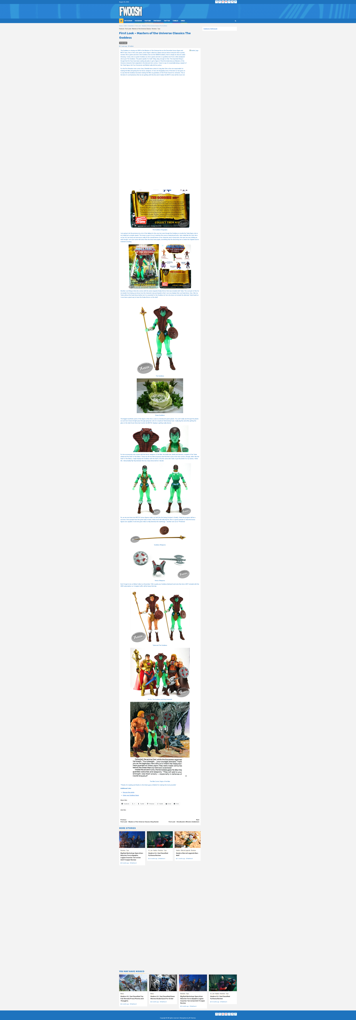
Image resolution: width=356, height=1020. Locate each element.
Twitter (167, 21)
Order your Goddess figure (131, 795)
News (122, 993)
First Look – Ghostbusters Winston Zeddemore (184, 821)
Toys (158, 28)
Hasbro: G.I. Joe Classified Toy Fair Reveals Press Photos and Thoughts (132, 999)
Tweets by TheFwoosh (210, 29)
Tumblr (175, 21)
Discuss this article (128, 792)
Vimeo (183, 21)
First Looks (128, 28)
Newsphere (183, 1018)
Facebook (138, 21)
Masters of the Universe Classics (141, 28)
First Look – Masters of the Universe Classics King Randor (140, 821)
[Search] (235, 21)
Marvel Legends (185, 850)
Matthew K (134, 863)
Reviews (154, 28)
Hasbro (155, 850)
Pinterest (157, 21)
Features (121, 28)
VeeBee (131, 46)
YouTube (148, 21)
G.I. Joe (150, 850)
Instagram (128, 21)
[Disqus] (160, 892)
